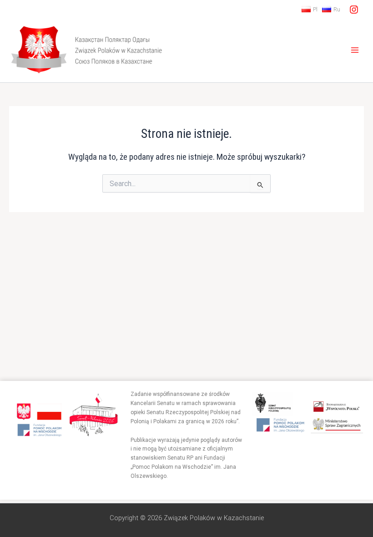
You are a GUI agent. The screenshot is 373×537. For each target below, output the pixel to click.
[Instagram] (353, 9)
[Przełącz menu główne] (355, 50)
